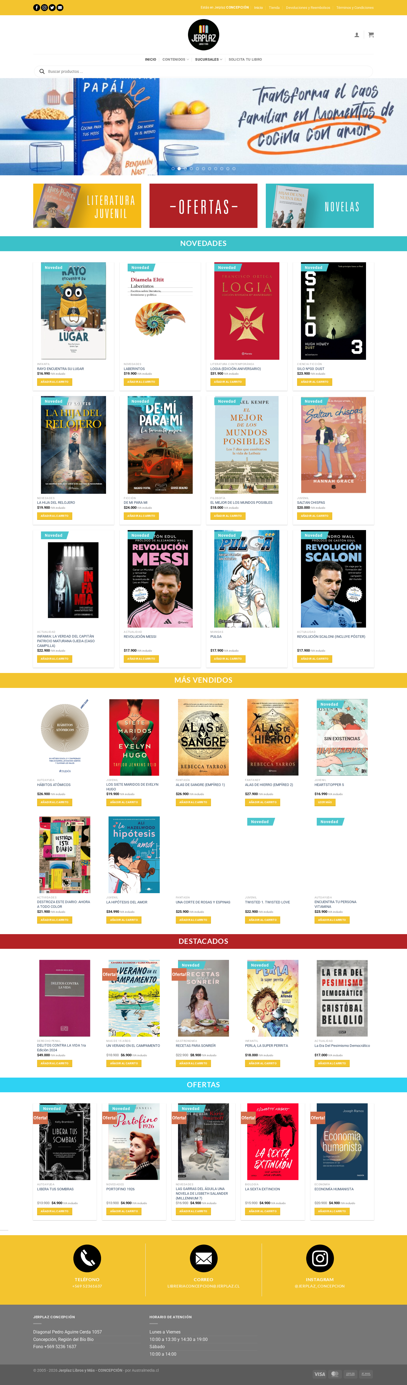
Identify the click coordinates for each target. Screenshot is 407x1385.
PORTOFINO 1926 (120, 1189)
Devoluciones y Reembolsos (308, 8)
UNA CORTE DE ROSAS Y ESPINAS (203, 902)
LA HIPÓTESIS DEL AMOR (126, 902)
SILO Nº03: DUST (310, 369)
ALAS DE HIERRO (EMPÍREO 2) (269, 785)
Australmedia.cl (145, 1370)
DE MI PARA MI (136, 502)
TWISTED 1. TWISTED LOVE (267, 902)
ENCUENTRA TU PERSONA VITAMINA (335, 904)
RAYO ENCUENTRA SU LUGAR (60, 369)
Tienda (274, 8)
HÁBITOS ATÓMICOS (54, 785)
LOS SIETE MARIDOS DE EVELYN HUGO (132, 786)
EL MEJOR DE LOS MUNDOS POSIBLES (241, 502)
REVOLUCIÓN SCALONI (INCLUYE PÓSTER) (331, 636)
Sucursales (207, 59)
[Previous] (15, 127)
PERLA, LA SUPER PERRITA (266, 1046)
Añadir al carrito (54, 382)
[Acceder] (357, 35)
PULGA (215, 636)
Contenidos (174, 59)
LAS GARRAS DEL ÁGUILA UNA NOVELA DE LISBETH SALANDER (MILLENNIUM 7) (202, 1193)
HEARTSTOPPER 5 (329, 785)
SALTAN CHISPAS (311, 502)
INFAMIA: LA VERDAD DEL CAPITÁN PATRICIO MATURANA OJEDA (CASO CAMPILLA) (66, 640)
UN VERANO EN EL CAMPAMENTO (133, 1046)
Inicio (258, 8)
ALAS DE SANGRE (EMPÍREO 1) (200, 785)
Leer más (325, 802)
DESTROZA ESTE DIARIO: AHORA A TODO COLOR (63, 904)
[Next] (392, 127)
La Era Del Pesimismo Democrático (342, 1046)
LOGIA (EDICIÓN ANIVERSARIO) (235, 369)
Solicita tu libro (245, 59)
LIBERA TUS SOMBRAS (55, 1189)
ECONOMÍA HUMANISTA (334, 1189)
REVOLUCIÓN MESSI (140, 636)
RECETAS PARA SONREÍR (196, 1046)
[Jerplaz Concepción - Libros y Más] (203, 34)
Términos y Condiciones (355, 8)
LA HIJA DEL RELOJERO (56, 502)
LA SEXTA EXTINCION (262, 1189)
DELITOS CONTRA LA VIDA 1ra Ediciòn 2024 (61, 1047)
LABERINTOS (134, 369)
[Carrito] (371, 35)
